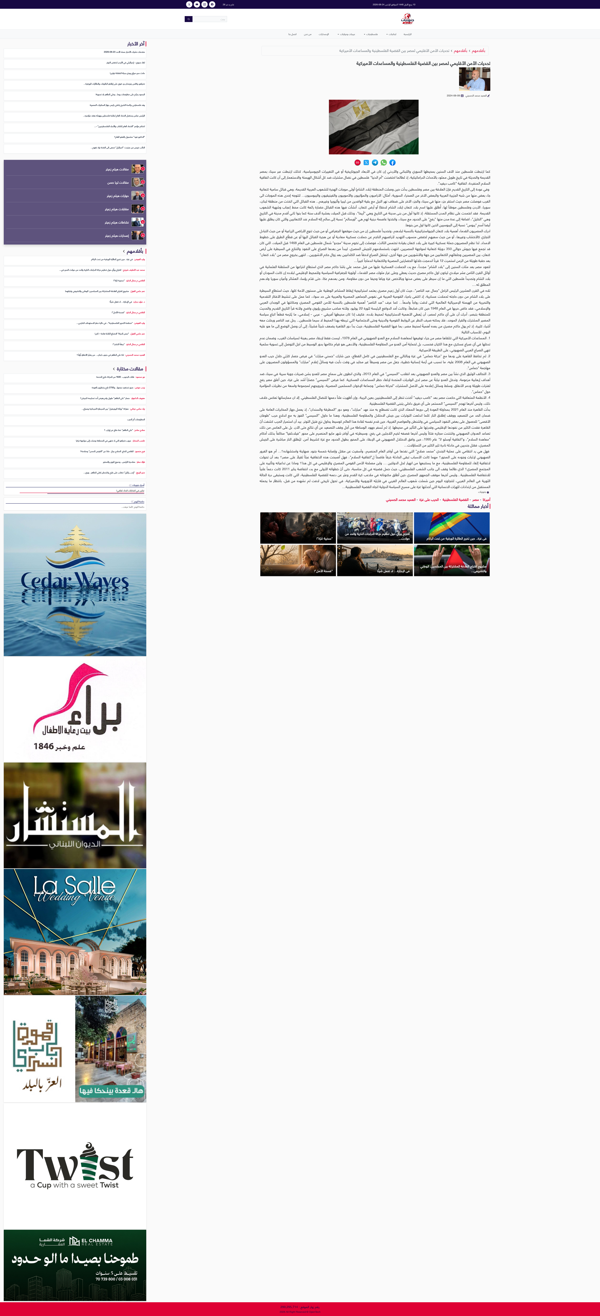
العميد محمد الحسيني (401, 499)
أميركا (486, 499)
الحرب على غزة (429, 499)
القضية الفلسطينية (455, 499)
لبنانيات (392, 34)
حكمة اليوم (138, 501)
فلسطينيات (372, 34)
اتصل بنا (292, 34)
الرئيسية (408, 34)
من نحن (307, 34)
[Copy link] (357, 162)
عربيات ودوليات (347, 34)
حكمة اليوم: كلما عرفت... (132, 506)
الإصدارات (324, 34)
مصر (475, 499)
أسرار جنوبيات (137, 485)
